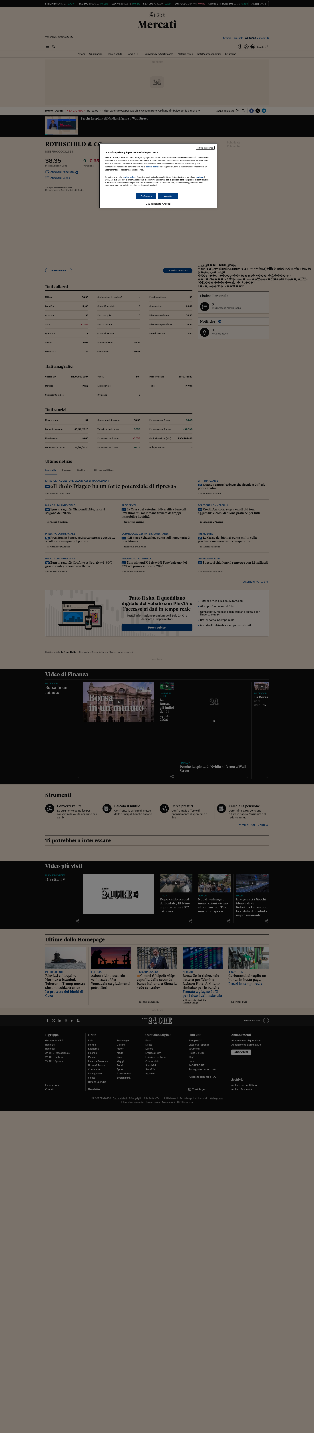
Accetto (168, 196)
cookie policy (152, 167)
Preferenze (146, 196)
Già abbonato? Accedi (158, 203)
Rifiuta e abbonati (205, 148)
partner (199, 177)
